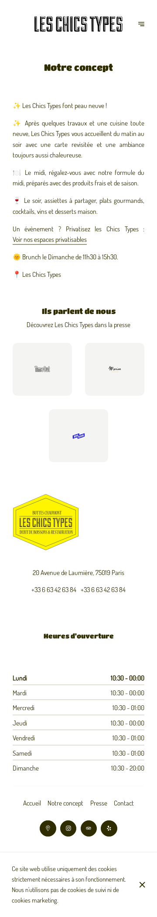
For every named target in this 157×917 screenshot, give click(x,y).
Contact (124, 802)
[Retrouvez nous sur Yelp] (109, 828)
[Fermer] (142, 885)
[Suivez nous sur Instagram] (68, 828)
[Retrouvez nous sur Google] (48, 828)
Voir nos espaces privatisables (50, 239)
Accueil (32, 802)
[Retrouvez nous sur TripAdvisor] (89, 828)
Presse (98, 802)
